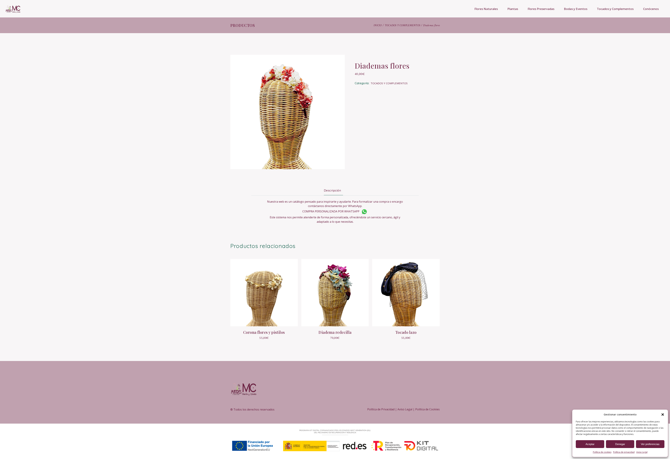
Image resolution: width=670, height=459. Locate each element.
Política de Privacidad (380, 409)
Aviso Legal (641, 452)
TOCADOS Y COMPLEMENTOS (389, 83)
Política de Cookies (427, 409)
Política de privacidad (624, 452)
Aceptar (590, 444)
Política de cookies (602, 452)
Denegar (620, 444)
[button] (662, 414)
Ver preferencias (650, 444)
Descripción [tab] (332, 190)
